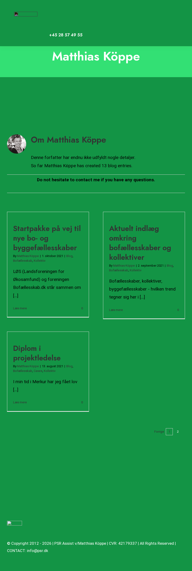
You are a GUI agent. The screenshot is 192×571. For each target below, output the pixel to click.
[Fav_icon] (14, 523)
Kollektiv (39, 260)
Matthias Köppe (28, 256)
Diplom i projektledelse (37, 353)
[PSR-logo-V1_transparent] (25, 14)
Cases (38, 371)
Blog (69, 256)
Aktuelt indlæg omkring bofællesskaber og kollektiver (140, 243)
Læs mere (20, 308)
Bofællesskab (22, 260)
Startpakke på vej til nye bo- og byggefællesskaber (47, 238)
